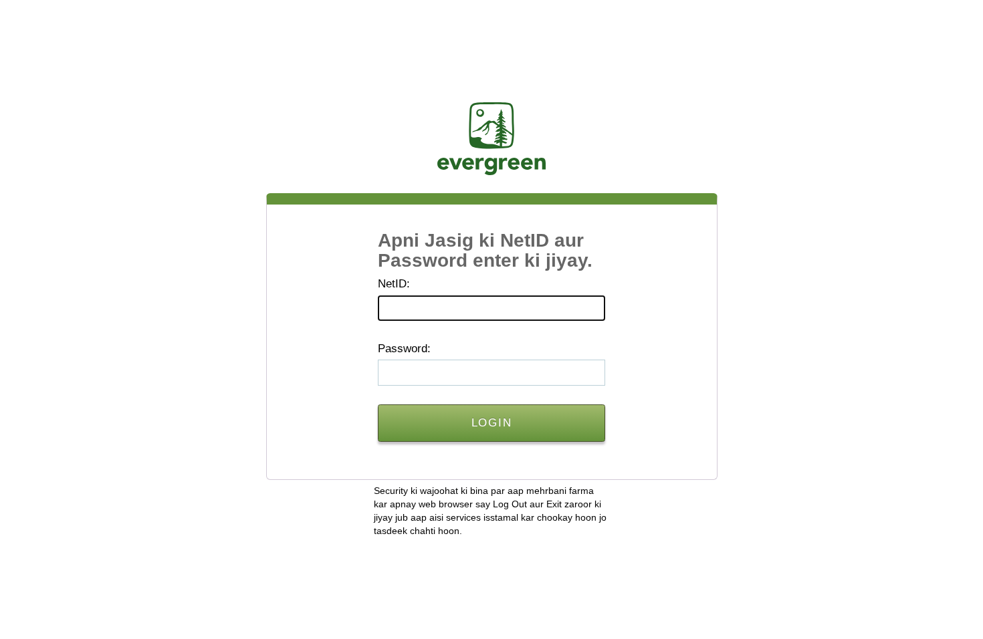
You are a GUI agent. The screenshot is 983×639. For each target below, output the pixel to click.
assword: (404, 348)
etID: (394, 283)
